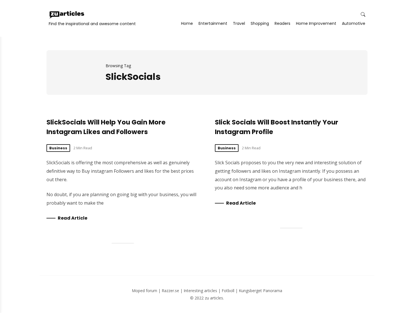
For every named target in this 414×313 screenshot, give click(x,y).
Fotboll (228, 290)
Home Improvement (316, 23)
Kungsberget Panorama (260, 290)
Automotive (353, 23)
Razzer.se (170, 290)
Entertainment (213, 23)
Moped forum (144, 290)
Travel (239, 23)
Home (187, 23)
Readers (282, 23)
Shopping (260, 23)
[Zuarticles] (67, 14)
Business (58, 148)
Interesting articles (200, 290)
